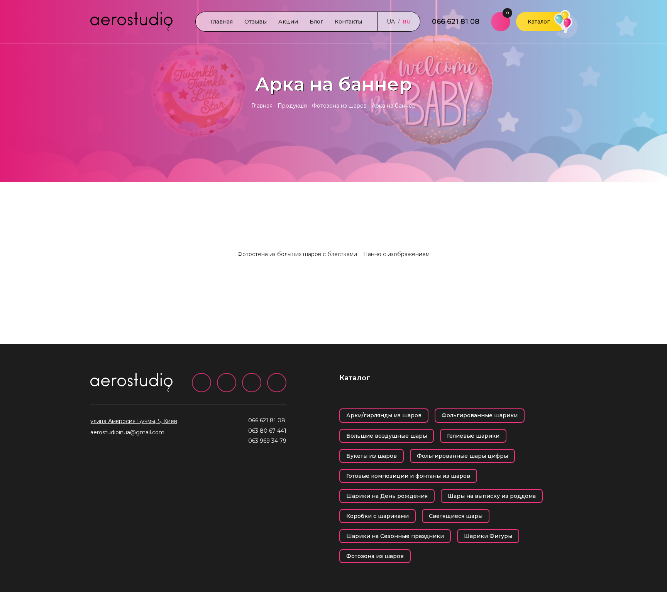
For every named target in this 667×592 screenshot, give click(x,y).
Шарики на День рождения (387, 495)
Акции (288, 21)
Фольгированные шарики (480, 415)
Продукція (292, 105)
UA (391, 22)
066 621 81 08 (455, 21)
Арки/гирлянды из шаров (384, 415)
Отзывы (255, 21)
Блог (316, 21)
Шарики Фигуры (488, 536)
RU (407, 22)
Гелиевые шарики (473, 435)
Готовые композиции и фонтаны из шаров (408, 475)
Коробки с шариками (377, 516)
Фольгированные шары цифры (462, 455)
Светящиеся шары (455, 516)
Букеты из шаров (371, 455)
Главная (222, 21)
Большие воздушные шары (386, 435)
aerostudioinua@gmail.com (127, 432)
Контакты (348, 21)
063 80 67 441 (267, 431)
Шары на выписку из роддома (492, 495)
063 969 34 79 (267, 441)
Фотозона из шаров (339, 105)
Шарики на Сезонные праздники (395, 536)
